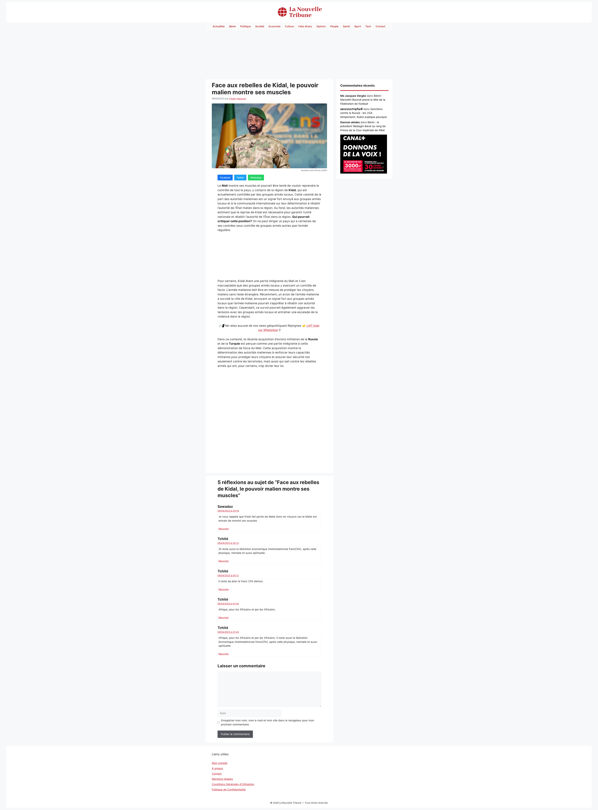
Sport (357, 26)
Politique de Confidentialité (229, 789)
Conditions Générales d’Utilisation (233, 784)
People (334, 26)
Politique (245, 26)
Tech (368, 26)
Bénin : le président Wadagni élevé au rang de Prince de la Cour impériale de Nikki (363, 126)
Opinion (321, 26)
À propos (217, 768)
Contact (380, 26)
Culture (289, 26)
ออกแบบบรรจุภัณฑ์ (351, 109)
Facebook (225, 177)
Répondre (223, 528)
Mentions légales (222, 779)
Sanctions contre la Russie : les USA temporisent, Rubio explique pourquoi (363, 113)
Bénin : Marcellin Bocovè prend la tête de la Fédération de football (362, 99)
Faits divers (305, 26)
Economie (274, 26)
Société (259, 26)
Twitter (240, 177)
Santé (346, 26)
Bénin (232, 26)
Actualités (219, 26)
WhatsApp (255, 177)
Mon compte (219, 763)
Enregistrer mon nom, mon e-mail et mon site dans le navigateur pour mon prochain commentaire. (267, 722)
